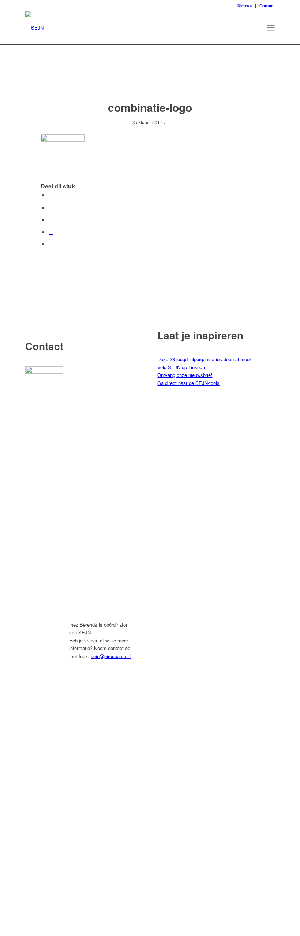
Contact (267, 5)
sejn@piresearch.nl (111, 656)
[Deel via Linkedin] (51, 232)
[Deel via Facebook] (51, 195)
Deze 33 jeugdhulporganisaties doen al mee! (204, 359)
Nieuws (244, 5)
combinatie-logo (150, 107)
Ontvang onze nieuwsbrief (184, 374)
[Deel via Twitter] (51, 207)
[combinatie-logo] (150, 80)
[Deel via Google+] (51, 219)
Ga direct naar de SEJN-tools (188, 382)
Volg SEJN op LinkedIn (181, 367)
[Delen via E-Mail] (51, 244)
